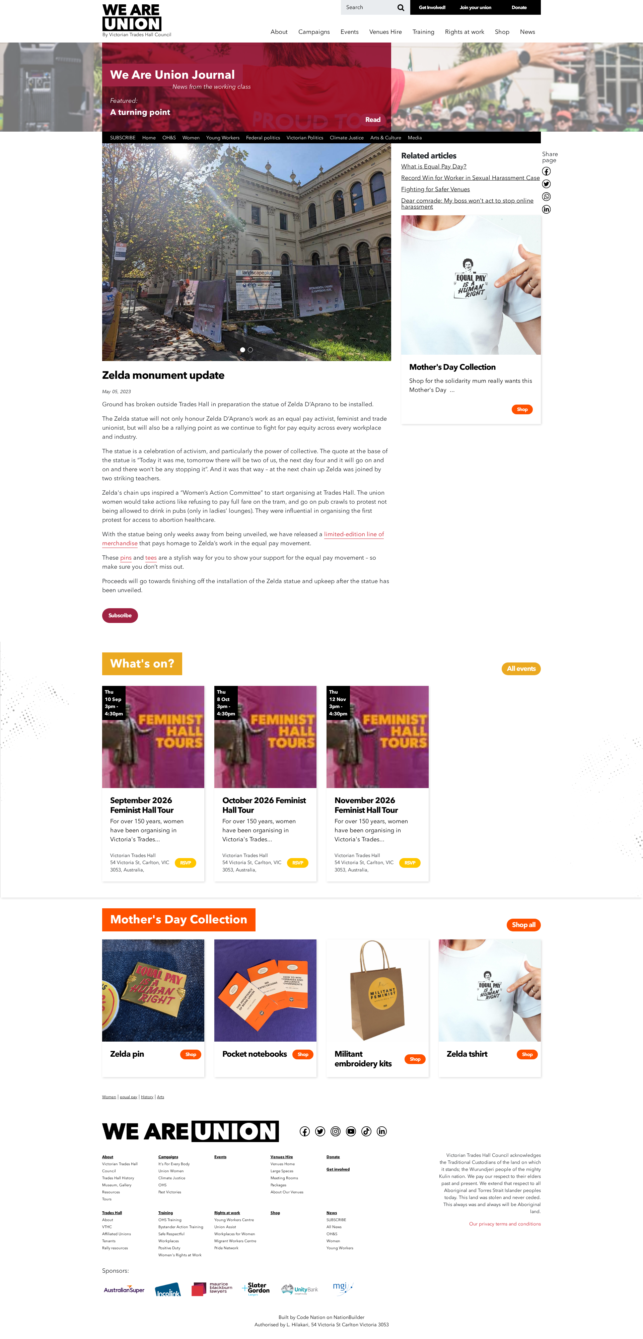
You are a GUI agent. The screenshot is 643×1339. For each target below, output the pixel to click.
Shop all (523, 924)
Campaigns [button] (314, 32)
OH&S (169, 138)
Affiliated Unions (116, 1234)
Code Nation (311, 1317)
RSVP (185, 863)
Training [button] (423, 32)
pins (126, 558)
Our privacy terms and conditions (505, 1224)
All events (521, 668)
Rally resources (115, 1248)
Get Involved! (432, 7)
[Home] (190, 1131)
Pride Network (226, 1248)
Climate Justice (347, 138)
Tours (107, 1199)
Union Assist (225, 1226)
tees (151, 558)
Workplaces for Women (234, 1234)
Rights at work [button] (464, 32)
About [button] (279, 32)
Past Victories (169, 1192)
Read (372, 119)
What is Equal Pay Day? (434, 167)
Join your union (475, 7)
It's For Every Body (174, 1164)
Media (415, 138)
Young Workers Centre (234, 1219)
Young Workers (223, 138)
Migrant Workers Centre (235, 1241)
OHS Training (170, 1219)
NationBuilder (349, 1317)
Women (192, 138)
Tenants (109, 1241)
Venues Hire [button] (385, 32)
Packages (278, 1185)
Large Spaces (282, 1171)
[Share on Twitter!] (550, 184)
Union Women (171, 1171)
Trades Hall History (118, 1178)
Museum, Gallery (116, 1185)
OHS (162, 1185)
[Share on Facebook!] (550, 171)
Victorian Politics (306, 138)
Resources (111, 1192)
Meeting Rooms (284, 1178)
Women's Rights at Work (180, 1255)
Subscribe (120, 615)
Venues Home (283, 1164)
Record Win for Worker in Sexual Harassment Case (470, 178)
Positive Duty (169, 1248)
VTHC (107, 1226)
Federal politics (263, 138)
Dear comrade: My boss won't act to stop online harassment (467, 204)
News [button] (527, 32)
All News (334, 1226)
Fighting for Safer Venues (435, 190)
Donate (519, 7)
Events (350, 32)
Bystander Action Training (180, 1226)
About (107, 1219)
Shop (502, 32)
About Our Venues (287, 1192)
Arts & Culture (386, 138)
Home (149, 138)
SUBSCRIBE (123, 138)
